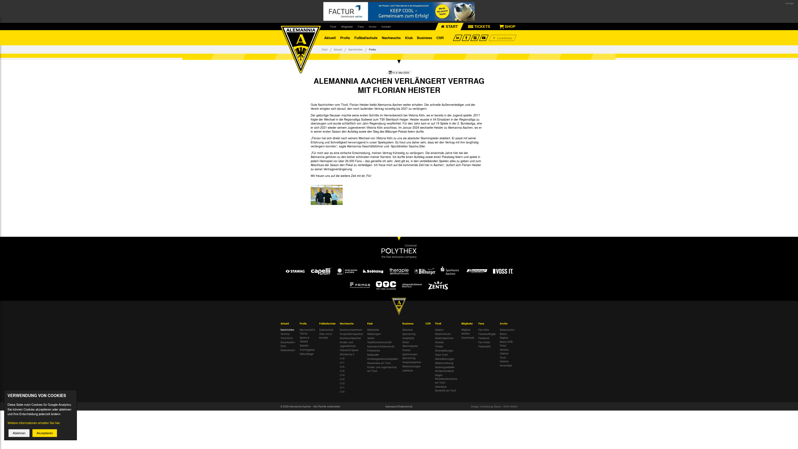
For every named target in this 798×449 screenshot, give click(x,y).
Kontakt (386, 26)
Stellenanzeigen (411, 366)
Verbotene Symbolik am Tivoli (445, 388)
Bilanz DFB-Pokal (506, 343)
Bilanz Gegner (504, 335)
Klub (409, 37)
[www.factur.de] (399, 11)
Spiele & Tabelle (304, 339)
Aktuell (330, 37)
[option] (327, 195)
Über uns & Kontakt (325, 335)
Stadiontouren (443, 334)
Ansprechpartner (411, 362)
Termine (285, 334)
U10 (342, 391)
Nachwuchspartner (350, 338)
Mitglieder (347, 26)
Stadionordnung (444, 363)
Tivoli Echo (287, 338)
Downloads (467, 337)
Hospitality (408, 338)
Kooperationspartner (351, 334)
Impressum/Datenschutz (380, 346)
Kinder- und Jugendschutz (348, 344)
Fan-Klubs (484, 342)
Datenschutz (326, 330)
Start (325, 49)
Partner (406, 350)
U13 (342, 379)
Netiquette (373, 354)
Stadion (439, 330)
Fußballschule (365, 37)
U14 (342, 375)
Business (424, 37)
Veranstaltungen (444, 350)
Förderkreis (373, 350)
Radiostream (288, 350)
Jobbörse (407, 370)
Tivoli (333, 26)
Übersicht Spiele (349, 350)
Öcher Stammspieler (410, 344)
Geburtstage (307, 354)
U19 (342, 358)
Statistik (304, 345)
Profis (345, 37)
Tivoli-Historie (504, 359)
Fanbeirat (483, 338)
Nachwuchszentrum (351, 330)
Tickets (439, 346)
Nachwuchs (391, 37)
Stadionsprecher (444, 338)
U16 (342, 367)
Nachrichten (355, 49)
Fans (361, 26)
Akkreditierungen (444, 359)
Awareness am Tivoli (379, 363)
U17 (342, 362)
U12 (342, 383)
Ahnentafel (506, 365)
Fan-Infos (483, 330)
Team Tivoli (441, 354)
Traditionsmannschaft (379, 342)
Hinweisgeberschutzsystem (382, 359)
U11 (342, 387)
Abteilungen (374, 334)
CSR (440, 37)
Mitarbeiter (373, 330)
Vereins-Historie (504, 351)
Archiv (373, 26)
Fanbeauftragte (487, 334)
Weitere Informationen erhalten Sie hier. (33, 423)
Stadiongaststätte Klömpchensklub (444, 369)
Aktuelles (407, 330)
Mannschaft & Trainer (307, 331)
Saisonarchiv (507, 330)
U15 (342, 371)
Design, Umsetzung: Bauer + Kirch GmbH (494, 406)
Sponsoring (408, 334)
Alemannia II (347, 354)
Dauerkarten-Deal (288, 344)
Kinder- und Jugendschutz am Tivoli (382, 369)
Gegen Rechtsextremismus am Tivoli (446, 378)
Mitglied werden (465, 331)
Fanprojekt (484, 346)
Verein (370, 338)
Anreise (439, 342)
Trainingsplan (307, 350)
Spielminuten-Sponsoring (410, 356)
